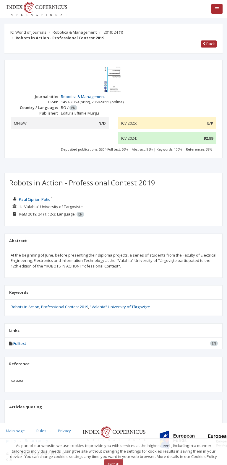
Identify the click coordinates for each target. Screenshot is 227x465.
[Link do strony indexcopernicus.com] (114, 433)
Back (210, 43)
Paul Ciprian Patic (34, 199)
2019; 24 (113, 32)
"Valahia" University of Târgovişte (120, 306)
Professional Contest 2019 (64, 306)
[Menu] (217, 9)
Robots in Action (25, 306)
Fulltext (19, 343)
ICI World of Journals (28, 32)
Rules (41, 430)
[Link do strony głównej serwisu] (36, 8)
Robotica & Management (75, 32)
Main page (15, 430)
